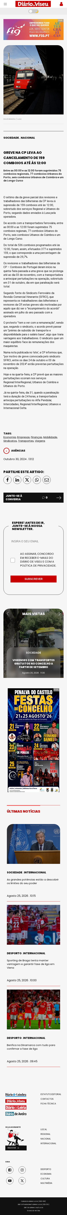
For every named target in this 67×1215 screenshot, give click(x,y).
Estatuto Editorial (51, 1094)
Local (44, 1129)
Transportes (26, 441)
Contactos (47, 1099)
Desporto (14, 953)
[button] (7, 614)
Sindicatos (10, 441)
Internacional (35, 872)
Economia (9, 437)
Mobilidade (50, 437)
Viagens (40, 441)
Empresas (23, 437)
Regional (45, 1134)
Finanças (36, 437)
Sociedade (11, 138)
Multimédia (46, 1183)
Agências (18, 450)
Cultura (45, 1178)
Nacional (28, 138)
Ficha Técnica (48, 1103)
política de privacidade (38, 566)
